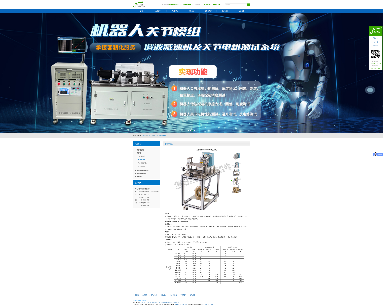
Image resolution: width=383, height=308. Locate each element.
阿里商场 (143, 301)
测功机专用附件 (141, 173)
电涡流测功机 (142, 163)
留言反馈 (375, 42)
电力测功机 (141, 156)
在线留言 (241, 11)
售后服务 (375, 46)
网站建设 (204, 305)
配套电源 (139, 176)
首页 (141, 11)
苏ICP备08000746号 (181, 305)
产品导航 (175, 11)
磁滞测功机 (162, 135)
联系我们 (225, 11)
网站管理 (210, 305)
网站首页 (136, 295)
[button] (188, 130)
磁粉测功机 (141, 166)
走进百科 (158, 11)
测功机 (156, 135)
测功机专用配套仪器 (143, 170)
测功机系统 (140, 150)
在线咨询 (375, 38)
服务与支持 (208, 11)
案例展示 (191, 11)
